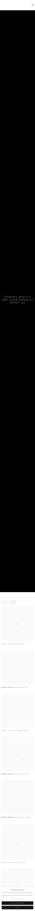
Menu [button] (32, 5)
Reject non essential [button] (17, 903)
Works (13, 601)
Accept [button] (17, 907)
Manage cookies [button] (17, 899)
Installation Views (8, 603)
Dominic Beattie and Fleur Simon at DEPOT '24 (17, 300)
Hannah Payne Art (15, 5)
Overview (5, 601)
